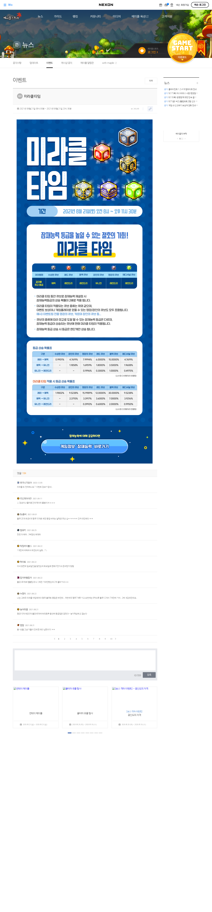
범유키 (23, 530)
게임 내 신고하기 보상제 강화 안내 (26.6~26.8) (185, 105)
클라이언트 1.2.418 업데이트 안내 (180, 89)
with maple (108, 63)
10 (111, 639)
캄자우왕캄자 (26, 577)
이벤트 (49, 63)
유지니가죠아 (26, 482)
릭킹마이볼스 (26, 546)
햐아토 (23, 562)
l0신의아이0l (26, 498)
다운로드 (182, 58)
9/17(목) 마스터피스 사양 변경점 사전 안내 (184, 93)
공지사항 (17, 63)
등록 (149, 674)
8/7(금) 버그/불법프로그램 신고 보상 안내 (183, 101)
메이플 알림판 (87, 63)
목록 (151, 81)
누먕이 (23, 593)
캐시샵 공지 (66, 63)
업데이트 (34, 63)
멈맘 (22, 625)
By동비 (23, 514)
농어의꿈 (24, 609)
